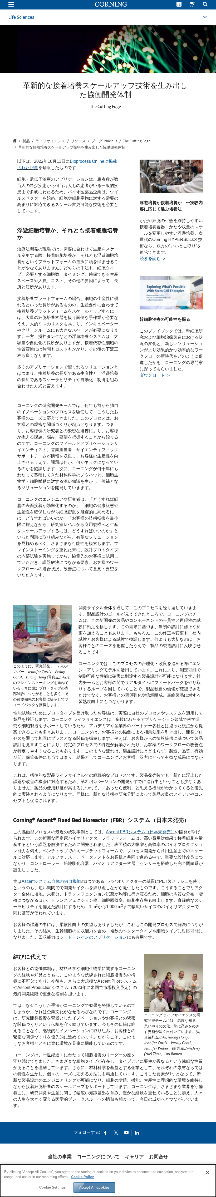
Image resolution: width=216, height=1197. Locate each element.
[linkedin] (137, 1132)
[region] (108, 1180)
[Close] (207, 1172)
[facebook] (105, 1132)
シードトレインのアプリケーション (93, 937)
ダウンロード (153, 375)
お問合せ (158, 1156)
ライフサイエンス (50, 141)
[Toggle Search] (205, 5)
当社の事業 (60, 1156)
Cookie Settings (52, 1187)
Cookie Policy (82, 1177)
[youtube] (126, 1132)
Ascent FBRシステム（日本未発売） (140, 832)
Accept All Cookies (94, 1187)
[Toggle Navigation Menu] (11, 4)
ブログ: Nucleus (104, 141)
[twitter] (116, 1132)
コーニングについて (98, 1156)
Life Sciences (21, 17)
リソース (78, 141)
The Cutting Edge (136, 141)
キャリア (134, 1156)
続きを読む (150, 258)
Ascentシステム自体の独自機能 (51, 881)
